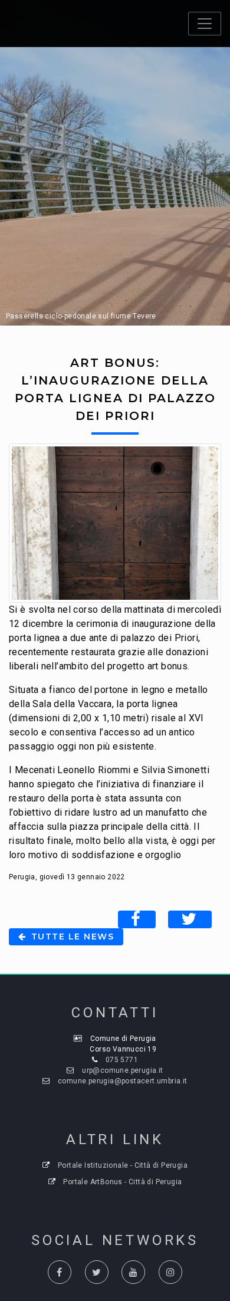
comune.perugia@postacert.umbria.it (123, 1081)
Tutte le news (71, 936)
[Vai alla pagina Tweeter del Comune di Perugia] (97, 1272)
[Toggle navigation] (204, 23)
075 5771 (122, 1060)
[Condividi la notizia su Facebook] (137, 919)
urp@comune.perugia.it (122, 1070)
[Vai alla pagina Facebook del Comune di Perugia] (59, 1272)
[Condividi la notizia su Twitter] (190, 919)
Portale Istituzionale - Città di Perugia (123, 1165)
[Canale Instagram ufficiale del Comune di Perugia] (170, 1272)
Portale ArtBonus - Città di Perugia (122, 1182)
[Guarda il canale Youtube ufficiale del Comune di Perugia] (133, 1272)
